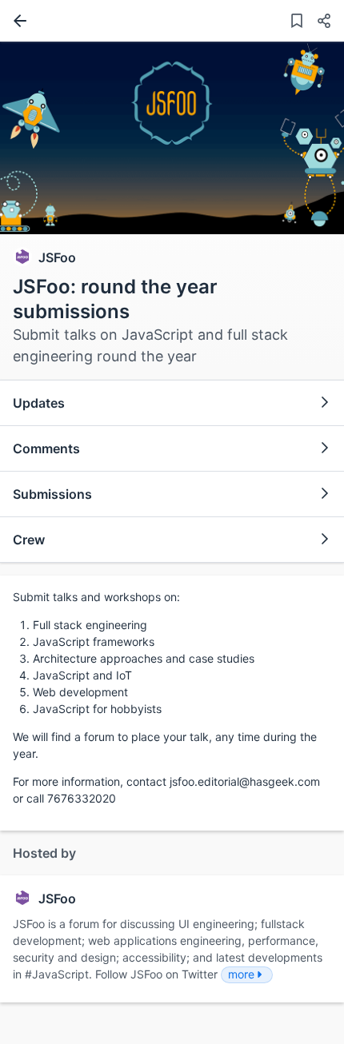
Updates (39, 403)
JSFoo (57, 257)
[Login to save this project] (297, 23)
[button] (317, 23)
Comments (46, 448)
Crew (29, 540)
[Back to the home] (17, 21)
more (241, 974)
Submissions (52, 494)
